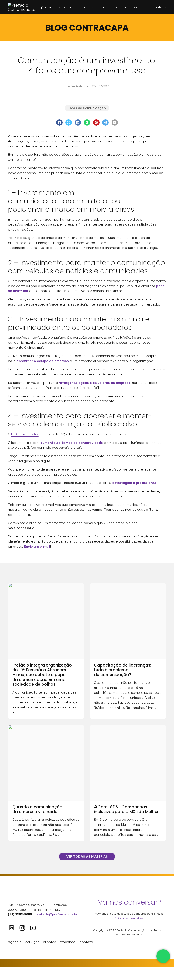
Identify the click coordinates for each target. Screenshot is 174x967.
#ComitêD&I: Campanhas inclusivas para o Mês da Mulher (126, 809)
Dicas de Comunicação (87, 108)
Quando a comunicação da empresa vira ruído (37, 809)
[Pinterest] (96, 122)
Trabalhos (109, 7)
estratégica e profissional (134, 483)
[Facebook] (59, 122)
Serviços (66, 7)
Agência (44, 7)
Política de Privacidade (129, 918)
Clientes (87, 7)
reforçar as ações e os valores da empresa (94, 383)
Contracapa (135, 7)
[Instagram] (22, 928)
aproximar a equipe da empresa (43, 361)
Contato (159, 7)
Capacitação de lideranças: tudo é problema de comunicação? (122, 670)
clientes (49, 942)
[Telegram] (105, 122)
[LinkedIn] (78, 122)
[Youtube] (32, 928)
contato (86, 942)
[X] (68, 122)
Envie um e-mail (37, 546)
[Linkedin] (11, 928)
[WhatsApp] (87, 122)
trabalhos (68, 942)
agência (14, 942)
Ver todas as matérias (87, 856)
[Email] (115, 122)
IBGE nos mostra (25, 434)
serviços (32, 942)
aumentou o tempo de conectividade (71, 442)
